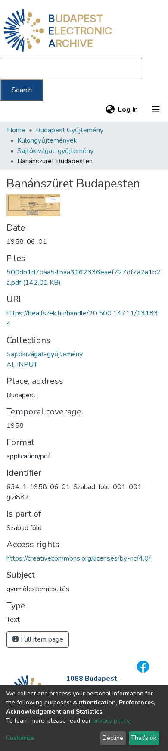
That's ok (143, 738)
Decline (113, 738)
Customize (20, 738)
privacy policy (111, 721)
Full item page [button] (41, 639)
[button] (110, 109)
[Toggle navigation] (156, 109)
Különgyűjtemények (47, 140)
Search (22, 90)
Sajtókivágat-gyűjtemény (55, 151)
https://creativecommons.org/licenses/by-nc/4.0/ (78, 558)
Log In (128, 109)
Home (16, 130)
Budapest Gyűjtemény (69, 130)
